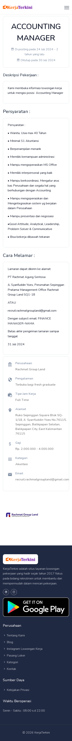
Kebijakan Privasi (17, 690)
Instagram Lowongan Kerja (24, 649)
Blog (9, 642)
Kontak (11, 669)
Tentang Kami (15, 635)
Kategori (12, 662)
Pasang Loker (15, 655)
